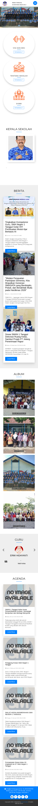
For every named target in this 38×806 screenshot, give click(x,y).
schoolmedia (24, 802)
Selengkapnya (18, 52)
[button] (2, 19)
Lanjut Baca (11, 251)
